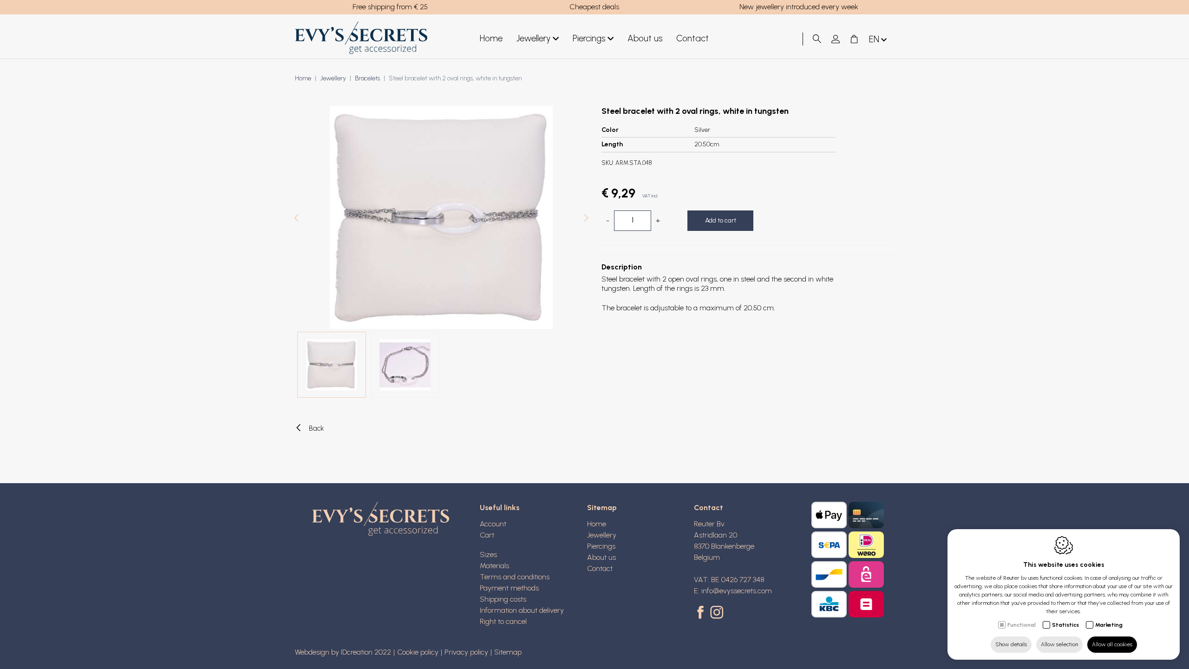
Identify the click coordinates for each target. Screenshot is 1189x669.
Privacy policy (466, 652)
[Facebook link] (702, 613)
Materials (494, 565)
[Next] (586, 219)
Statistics (1065, 625)
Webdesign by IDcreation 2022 (343, 652)
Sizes (488, 554)
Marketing (1109, 625)
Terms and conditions (514, 576)
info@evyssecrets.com (736, 590)
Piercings (589, 38)
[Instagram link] (716, 613)
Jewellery (533, 38)
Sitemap (602, 507)
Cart (487, 535)
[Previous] (296, 219)
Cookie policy (417, 652)
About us (644, 38)
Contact (692, 38)
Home (491, 38)
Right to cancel (503, 621)
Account (493, 523)
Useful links (500, 507)
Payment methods (509, 588)
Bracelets (367, 78)
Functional (1021, 625)
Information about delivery (522, 610)
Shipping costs (503, 599)
